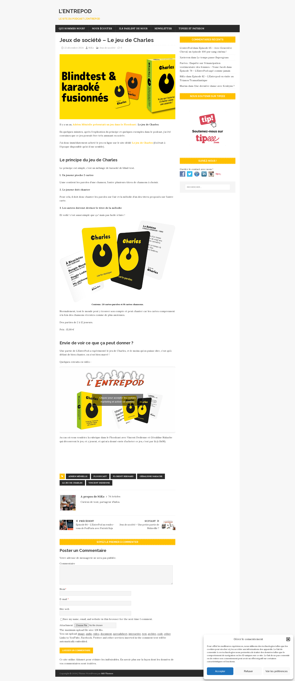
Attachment (67, 625)
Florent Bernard (123, 476)
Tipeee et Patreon (191, 28)
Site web (64, 609)
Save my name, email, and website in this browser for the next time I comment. (107, 619)
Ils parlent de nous (133, 28)
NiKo (91, 47)
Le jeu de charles (72, 482)
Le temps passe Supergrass (213, 57)
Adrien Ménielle (77, 476)
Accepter (220, 671)
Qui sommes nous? (72, 28)
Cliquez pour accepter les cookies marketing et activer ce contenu (117, 399)
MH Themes (107, 673)
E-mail (64, 599)
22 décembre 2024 (73, 47)
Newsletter (163, 28)
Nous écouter (102, 28)
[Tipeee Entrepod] (207, 151)
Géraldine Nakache (151, 476)
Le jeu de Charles (142, 142)
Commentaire (67, 563)
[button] (288, 639)
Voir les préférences (276, 671)
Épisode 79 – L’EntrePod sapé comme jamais (205, 70)
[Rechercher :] (207, 187)
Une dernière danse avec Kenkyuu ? (214, 85)
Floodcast (100, 476)
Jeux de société (107, 47)
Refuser (248, 671)
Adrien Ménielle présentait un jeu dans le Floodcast (104, 124)
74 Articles (114, 496)
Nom (62, 589)
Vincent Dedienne (99, 482)
